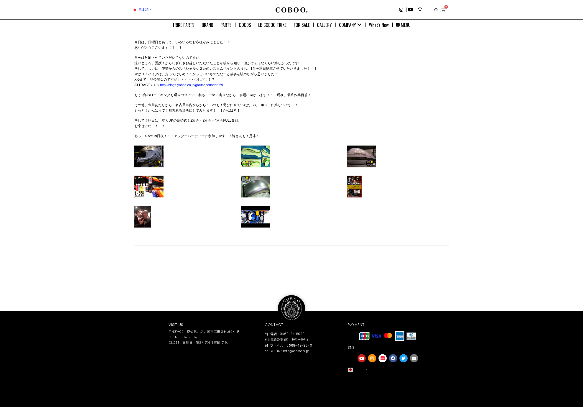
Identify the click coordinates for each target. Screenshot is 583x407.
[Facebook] (393, 358)
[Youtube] (362, 358)
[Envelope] (414, 358)
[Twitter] (403, 358)
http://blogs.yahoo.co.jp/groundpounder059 (191, 85)
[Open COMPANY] (359, 24)
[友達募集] (388, 382)
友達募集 (387, 392)
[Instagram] (372, 358)
